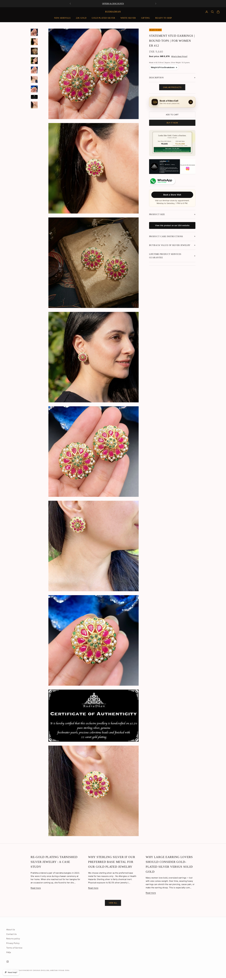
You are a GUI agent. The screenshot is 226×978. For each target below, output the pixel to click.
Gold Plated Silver (103, 18)
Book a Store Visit (172, 194)
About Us (10, 929)
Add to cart (172, 114)
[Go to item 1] (34, 32)
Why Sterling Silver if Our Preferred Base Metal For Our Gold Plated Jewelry (111, 861)
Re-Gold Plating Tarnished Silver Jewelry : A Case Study (54, 861)
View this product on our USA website (172, 225)
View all (113, 903)
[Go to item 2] (34, 41)
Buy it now (172, 123)
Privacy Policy (12, 943)
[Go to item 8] (34, 97)
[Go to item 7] (34, 89)
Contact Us (11, 934)
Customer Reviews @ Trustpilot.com (113, 3)
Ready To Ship (163, 18)
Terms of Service (14, 948)
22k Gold (81, 18)
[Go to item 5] (34, 70)
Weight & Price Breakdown (164, 67)
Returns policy (13, 938)
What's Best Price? (179, 56)
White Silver (128, 18)
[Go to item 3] (34, 51)
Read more (36, 888)
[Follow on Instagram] (7, 961)
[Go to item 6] (34, 79)
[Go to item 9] (34, 105)
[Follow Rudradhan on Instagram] (172, 166)
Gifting (145, 18)
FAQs (8, 952)
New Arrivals (62, 18)
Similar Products (172, 87)
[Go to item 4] (34, 60)
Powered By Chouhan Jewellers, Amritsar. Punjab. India (45, 970)
